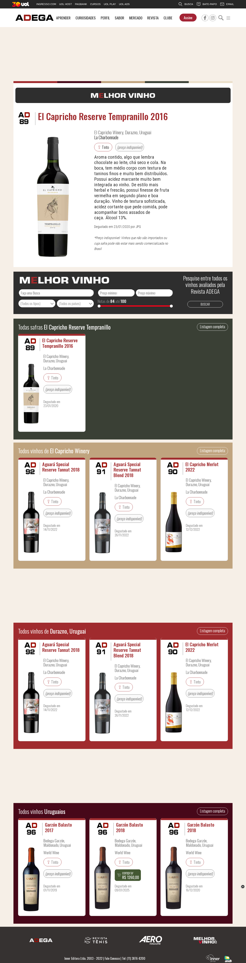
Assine (188, 17)
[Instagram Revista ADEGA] (213, 17)
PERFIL (105, 18)
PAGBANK (81, 4)
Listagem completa (212, 326)
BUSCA (188, 4)
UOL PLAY (110, 4)
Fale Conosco (112, 958)
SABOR (119, 18)
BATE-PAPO (210, 4)
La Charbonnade (106, 137)
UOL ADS (124, 4)
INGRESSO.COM (46, 4)
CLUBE (168, 18)
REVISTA (153, 18)
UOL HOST (65, 4)
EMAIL (230, 4)
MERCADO (135, 18)
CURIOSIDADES (86, 18)
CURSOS (95, 4)
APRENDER (63, 18)
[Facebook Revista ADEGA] (205, 17)
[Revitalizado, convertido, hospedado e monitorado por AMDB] (228, 958)
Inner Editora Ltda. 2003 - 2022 (83, 958)
